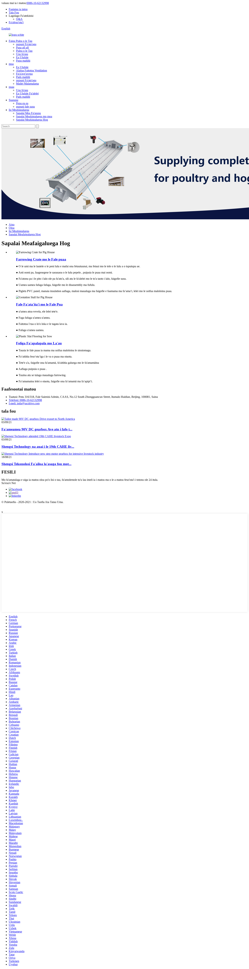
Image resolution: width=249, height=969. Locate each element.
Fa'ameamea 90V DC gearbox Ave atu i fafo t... (36, 429)
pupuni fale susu (25, 106)
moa (11, 63)
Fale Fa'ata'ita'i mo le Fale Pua (39, 304)
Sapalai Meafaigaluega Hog (32, 119)
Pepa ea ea (22, 103)
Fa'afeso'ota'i (16, 22)
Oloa (11, 227)
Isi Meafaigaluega (19, 109)
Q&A (19, 19)
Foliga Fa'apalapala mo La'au (39, 343)
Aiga (11, 224)
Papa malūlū (23, 60)
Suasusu (13, 100)
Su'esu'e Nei (8, 483)
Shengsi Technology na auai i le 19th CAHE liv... (37, 446)
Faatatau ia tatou (18, 9)
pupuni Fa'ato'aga (26, 44)
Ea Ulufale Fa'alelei (27, 93)
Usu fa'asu (22, 54)
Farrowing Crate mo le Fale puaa (41, 259)
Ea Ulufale (22, 57)
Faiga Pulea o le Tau (20, 40)
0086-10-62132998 (38, 3)
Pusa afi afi (22, 47)
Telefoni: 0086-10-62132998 (25, 400)
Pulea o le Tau (24, 50)
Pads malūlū (23, 77)
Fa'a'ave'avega (24, 73)
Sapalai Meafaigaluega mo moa (34, 116)
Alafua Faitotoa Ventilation (31, 70)
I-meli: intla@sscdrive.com (24, 403)
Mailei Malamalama (27, 83)
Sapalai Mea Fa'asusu (28, 113)
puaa (11, 86)
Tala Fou (14, 12)
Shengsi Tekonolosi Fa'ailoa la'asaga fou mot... (36, 464)
